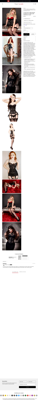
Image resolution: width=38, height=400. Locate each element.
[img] (34, 16)
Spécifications (25, 36)
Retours (24, 39)
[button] (33, 3)
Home (24, 8)
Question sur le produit (26, 40)
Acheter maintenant (32, 34)
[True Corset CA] (19, 4)
